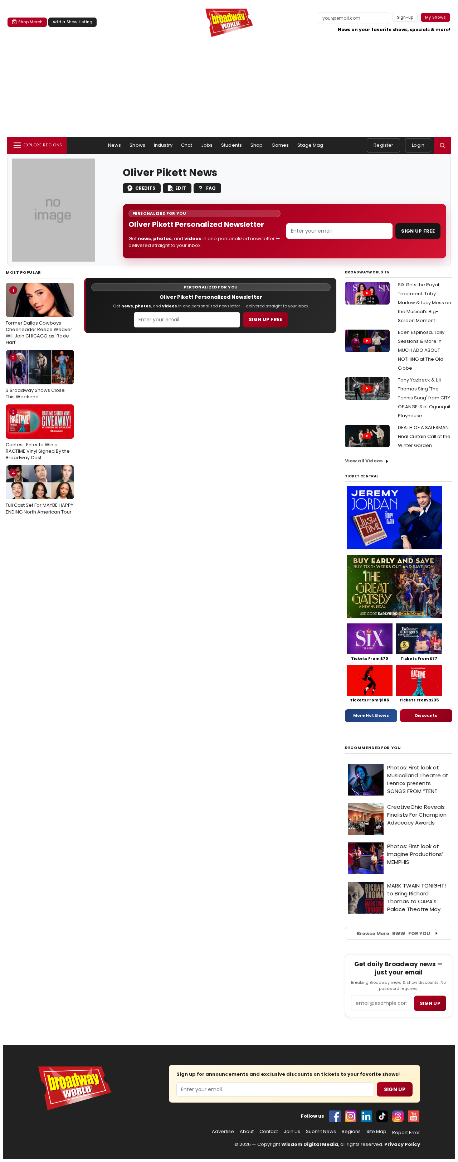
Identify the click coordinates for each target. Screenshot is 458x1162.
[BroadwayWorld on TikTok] (382, 1116)
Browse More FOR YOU (393, 933)
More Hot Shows (371, 715)
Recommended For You (373, 747)
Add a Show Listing (72, 22)
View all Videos (364, 460)
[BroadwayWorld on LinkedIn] (366, 1116)
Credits (145, 188)
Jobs (207, 145)
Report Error (406, 1132)
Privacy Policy (402, 1144)
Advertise (223, 1131)
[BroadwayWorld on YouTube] (413, 1116)
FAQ (211, 188)
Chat (187, 145)
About (247, 1131)
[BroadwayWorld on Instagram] (350, 1116)
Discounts (426, 715)
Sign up (430, 1003)
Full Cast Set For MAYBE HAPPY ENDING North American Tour (39, 492)
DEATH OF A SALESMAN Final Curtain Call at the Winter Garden (424, 436)
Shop (256, 145)
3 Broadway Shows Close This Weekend (35, 377)
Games (280, 145)
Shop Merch (30, 22)
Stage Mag (310, 145)
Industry (163, 145)
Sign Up (394, 1089)
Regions (351, 1131)
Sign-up (405, 17)
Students (231, 145)
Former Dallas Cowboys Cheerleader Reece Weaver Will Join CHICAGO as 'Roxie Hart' (39, 316)
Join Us (292, 1131)
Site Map (376, 1131)
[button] (442, 145)
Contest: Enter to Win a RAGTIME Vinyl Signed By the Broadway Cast (38, 435)
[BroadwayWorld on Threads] (397, 1116)
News (114, 145)
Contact (268, 1131)
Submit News (321, 1131)
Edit (180, 188)
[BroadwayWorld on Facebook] (334, 1116)
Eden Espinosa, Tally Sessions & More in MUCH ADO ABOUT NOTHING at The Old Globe (421, 350)
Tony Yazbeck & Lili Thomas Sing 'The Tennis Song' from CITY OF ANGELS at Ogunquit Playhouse (424, 397)
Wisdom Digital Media (309, 1144)
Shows (137, 145)
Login (418, 145)
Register (383, 145)
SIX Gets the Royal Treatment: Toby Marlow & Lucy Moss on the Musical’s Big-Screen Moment (424, 302)
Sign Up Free (418, 231)
